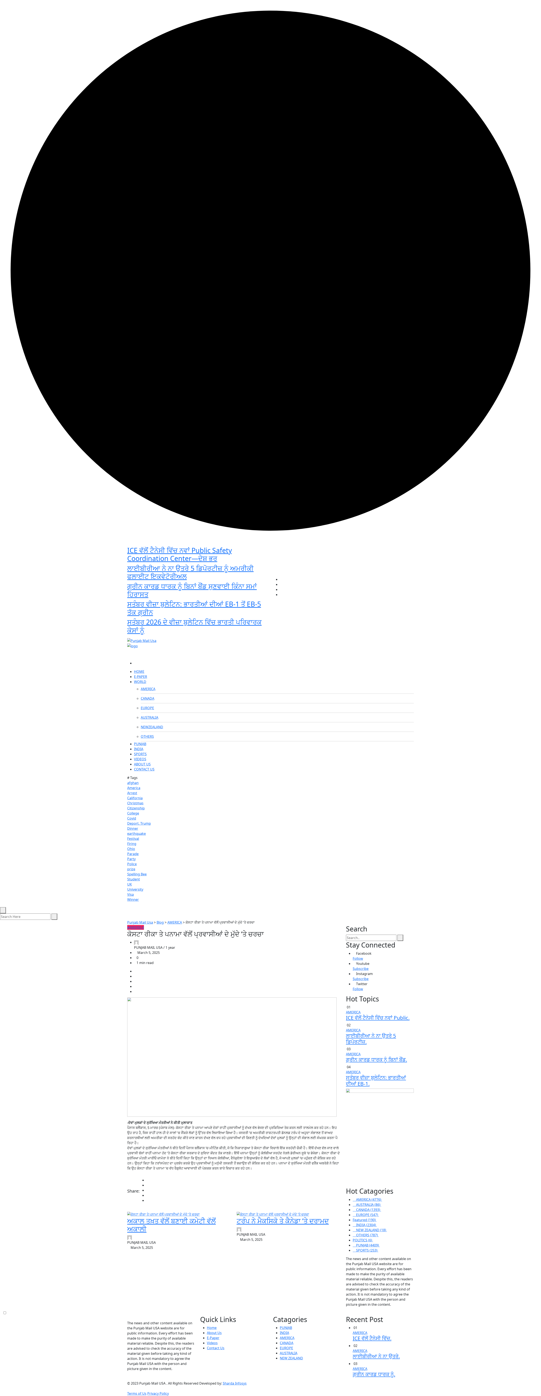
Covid (131, 818)
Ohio (131, 848)
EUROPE (147, 708)
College (133, 813)
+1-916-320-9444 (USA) (250, 633)
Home (212, 1327)
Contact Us (215, 1348)
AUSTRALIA (149, 717)
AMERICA (148, 689)
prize (131, 869)
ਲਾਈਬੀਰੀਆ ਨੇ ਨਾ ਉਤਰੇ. (376, 1356)
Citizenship (136, 808)
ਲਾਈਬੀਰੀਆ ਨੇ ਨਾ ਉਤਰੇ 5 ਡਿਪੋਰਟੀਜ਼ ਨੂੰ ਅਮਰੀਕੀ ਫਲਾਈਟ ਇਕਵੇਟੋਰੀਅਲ (190, 572)
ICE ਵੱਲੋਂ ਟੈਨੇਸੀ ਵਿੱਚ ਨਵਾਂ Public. (378, 1017)
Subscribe (361, 968)
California (135, 798)
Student (133, 879)
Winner (133, 899)
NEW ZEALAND (291, 1358)
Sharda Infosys (235, 1383)
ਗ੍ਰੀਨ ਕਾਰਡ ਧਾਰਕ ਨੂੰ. (374, 1374)
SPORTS (140, 754)
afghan (133, 782)
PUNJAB (140, 744)
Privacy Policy (158, 1393)
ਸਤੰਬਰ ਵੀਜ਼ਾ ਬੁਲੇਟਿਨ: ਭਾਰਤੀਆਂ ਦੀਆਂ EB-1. (376, 1080)
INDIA (138, 749)
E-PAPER (140, 676)
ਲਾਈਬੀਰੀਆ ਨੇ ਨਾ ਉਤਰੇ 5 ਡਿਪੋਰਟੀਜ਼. (371, 1038)
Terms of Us (136, 1393)
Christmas (135, 803)
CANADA (147, 698)
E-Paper (213, 1338)
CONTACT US (144, 769)
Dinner (132, 828)
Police (132, 864)
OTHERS (147, 736)
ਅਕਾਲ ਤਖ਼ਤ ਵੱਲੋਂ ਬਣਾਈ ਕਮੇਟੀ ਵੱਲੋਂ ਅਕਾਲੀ (171, 1224)
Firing (131, 843)
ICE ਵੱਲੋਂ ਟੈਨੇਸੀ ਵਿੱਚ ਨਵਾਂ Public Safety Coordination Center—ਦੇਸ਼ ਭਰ (179, 554)
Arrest (132, 793)
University (135, 889)
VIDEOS (140, 759)
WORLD (140, 681)
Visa (130, 894)
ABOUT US (142, 764)
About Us (214, 1332)
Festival (133, 838)
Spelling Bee (137, 874)
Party (131, 859)
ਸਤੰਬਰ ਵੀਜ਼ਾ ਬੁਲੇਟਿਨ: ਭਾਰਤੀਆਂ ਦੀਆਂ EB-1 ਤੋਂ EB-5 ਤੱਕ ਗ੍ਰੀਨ (194, 608)
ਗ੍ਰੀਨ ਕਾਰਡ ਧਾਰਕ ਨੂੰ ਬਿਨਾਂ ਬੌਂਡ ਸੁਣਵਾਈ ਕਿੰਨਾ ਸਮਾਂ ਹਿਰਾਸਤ (192, 590)
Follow (358, 958)
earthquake (136, 833)
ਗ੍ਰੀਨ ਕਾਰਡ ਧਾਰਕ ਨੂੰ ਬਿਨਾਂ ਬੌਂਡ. (376, 1059)
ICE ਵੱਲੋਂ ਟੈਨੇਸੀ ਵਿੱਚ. (372, 1338)
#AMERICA (135, 927)
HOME (139, 671)
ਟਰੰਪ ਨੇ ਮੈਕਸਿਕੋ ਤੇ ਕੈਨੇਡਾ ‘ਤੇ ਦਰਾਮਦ (283, 1220)
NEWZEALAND (152, 727)
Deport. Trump (139, 823)
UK (129, 884)
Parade (133, 854)
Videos (212, 1343)
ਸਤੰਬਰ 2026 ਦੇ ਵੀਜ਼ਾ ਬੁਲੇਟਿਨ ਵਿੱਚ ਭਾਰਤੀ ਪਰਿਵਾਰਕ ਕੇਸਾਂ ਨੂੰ (194, 626)
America (133, 788)
